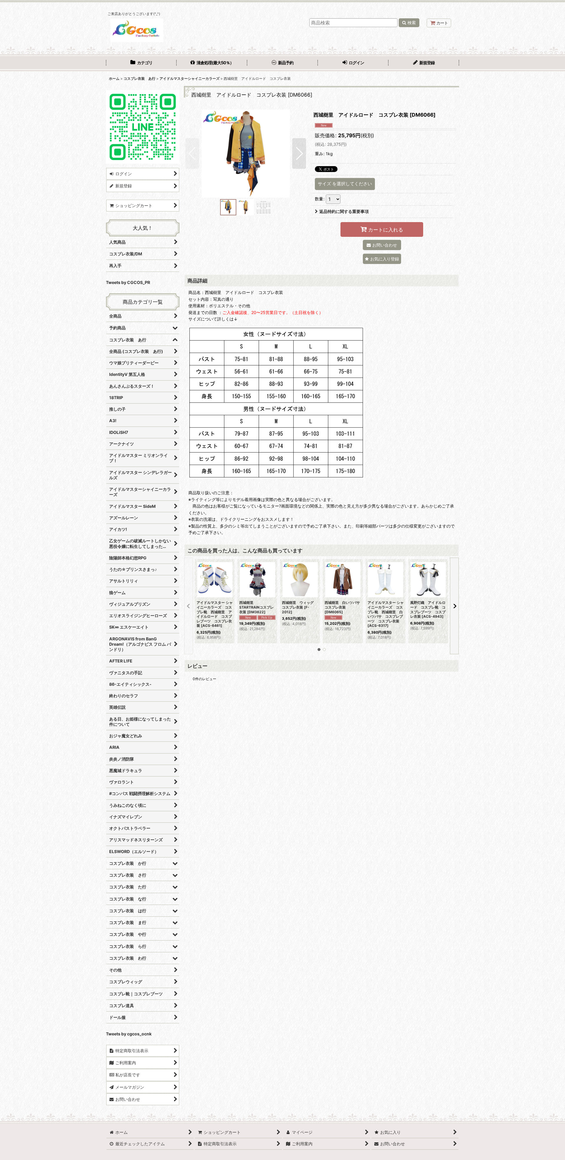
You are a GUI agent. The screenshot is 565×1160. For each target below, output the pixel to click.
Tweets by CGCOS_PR (128, 282)
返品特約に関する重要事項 (344, 211)
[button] (192, 153)
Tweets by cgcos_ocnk (129, 1033)
